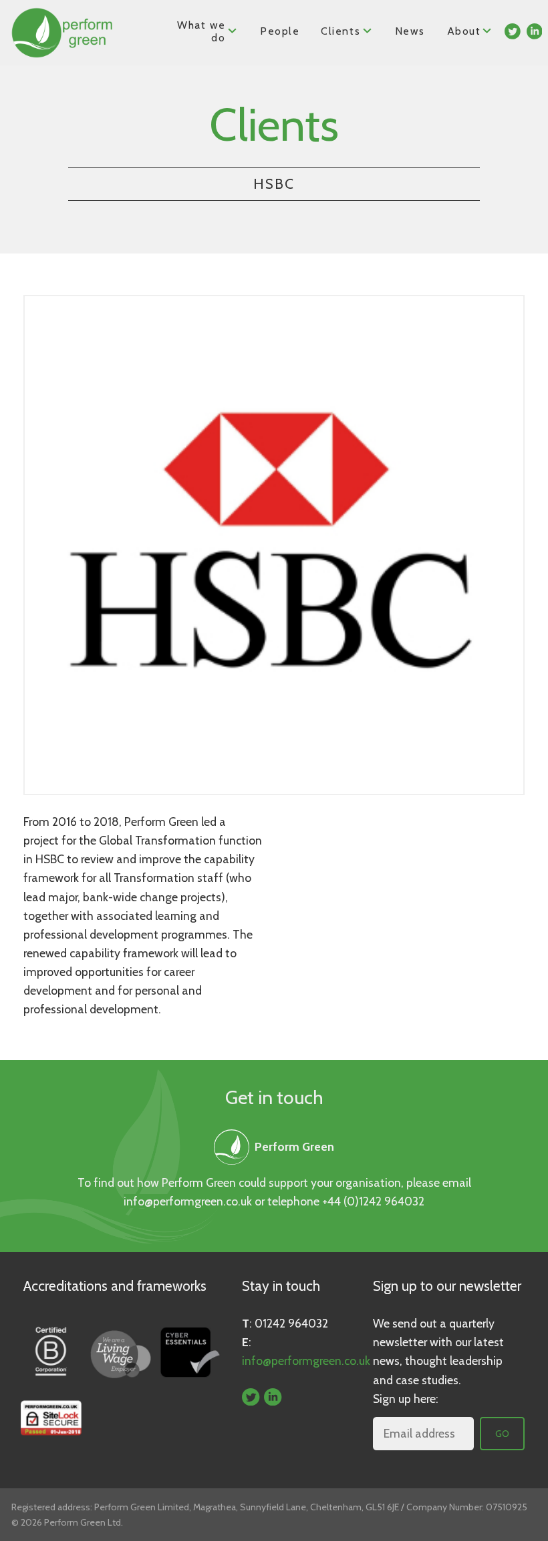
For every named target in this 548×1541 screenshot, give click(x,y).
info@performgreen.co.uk (188, 1201)
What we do (201, 31)
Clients (340, 31)
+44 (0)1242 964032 (373, 1201)
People (280, 31)
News (409, 31)
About (464, 31)
